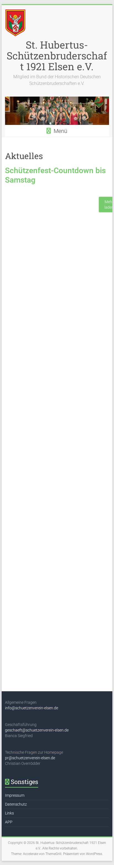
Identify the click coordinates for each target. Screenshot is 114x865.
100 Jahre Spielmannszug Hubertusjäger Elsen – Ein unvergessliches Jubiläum (41, 602)
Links (9, 813)
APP (8, 822)
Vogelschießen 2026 (33, 294)
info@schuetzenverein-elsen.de (31, 708)
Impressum (14, 795)
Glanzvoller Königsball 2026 (44, 523)
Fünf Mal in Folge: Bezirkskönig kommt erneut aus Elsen (49, 206)
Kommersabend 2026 (34, 367)
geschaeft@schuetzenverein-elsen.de (37, 730)
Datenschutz (16, 804)
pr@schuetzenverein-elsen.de (30, 758)
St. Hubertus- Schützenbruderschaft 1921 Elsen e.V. (57, 55)
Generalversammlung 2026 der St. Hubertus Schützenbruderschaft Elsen (52, 445)
